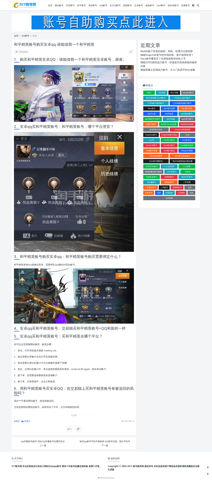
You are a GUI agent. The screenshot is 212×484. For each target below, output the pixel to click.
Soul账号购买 (169, 150)
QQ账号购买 (151, 124)
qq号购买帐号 (187, 113)
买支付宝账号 (186, 177)
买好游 (188, 171)
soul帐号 (161, 5)
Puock (111, 478)
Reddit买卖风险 (187, 124)
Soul (187, 134)
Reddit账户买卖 (155, 129)
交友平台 (148, 192)
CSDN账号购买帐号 (156, 103)
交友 (190, 187)
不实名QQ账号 (152, 166)
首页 (50, 5)
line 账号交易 (169, 108)
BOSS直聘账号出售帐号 (156, 98)
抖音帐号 (70, 5)
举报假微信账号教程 (153, 171)
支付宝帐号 (115, 5)
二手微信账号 (150, 187)
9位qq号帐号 (188, 92)
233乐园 (161, 92)
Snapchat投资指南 (182, 129)
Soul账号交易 (151, 150)
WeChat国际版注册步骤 (182, 161)
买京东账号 (171, 171)
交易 (159, 192)
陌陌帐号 (127, 5)
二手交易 (187, 182)
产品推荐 (181, 192)
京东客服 (169, 198)
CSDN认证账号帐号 (182, 98)
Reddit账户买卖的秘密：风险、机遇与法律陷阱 (166, 51)
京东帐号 (138, 5)
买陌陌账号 (169, 182)
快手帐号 (81, 5)
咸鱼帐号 (149, 5)
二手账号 (164, 187)
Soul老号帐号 (169, 145)
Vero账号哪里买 (156, 161)
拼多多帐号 (173, 5)
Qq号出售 (152, 113)
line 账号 (151, 108)
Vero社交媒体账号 (182, 156)
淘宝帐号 (92, 5)
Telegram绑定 (187, 150)
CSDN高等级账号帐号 (182, 103)
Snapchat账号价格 (169, 134)
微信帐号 (59, 5)
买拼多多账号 (151, 177)
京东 (191, 192)
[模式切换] (193, 5)
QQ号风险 (171, 119)
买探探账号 (169, 177)
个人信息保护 (169, 166)
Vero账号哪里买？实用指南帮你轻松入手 (163, 58)
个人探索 (187, 166)
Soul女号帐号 (169, 140)
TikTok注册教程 (155, 156)
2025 (149, 92)
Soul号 (151, 140)
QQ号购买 (169, 113)
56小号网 (174, 92)
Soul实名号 (187, 140)
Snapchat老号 (151, 134)
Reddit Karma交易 (168, 124)
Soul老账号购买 (186, 145)
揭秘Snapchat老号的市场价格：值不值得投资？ (167, 55)
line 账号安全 (186, 108)
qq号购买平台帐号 (152, 119)
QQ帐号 (103, 5)
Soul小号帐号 (151, 145)
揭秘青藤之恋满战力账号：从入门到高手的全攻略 (167, 69)
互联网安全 (177, 187)
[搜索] (198, 5)
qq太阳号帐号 (187, 119)
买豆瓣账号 (151, 182)
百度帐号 (185, 5)
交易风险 (169, 192)
